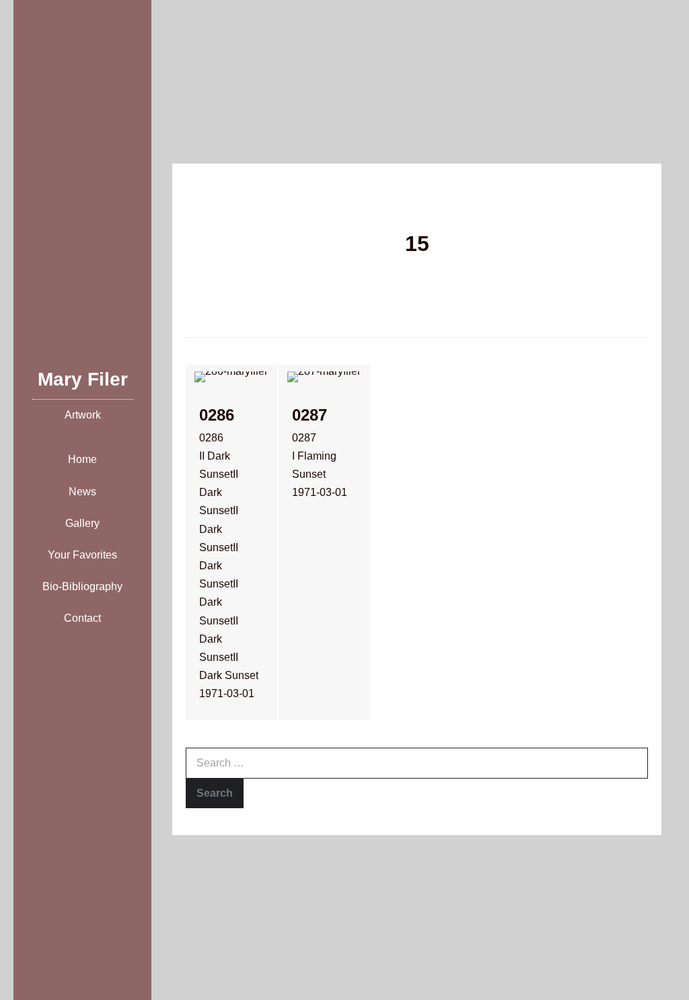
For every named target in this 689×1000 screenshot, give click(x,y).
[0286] (231, 542)
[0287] (324, 542)
